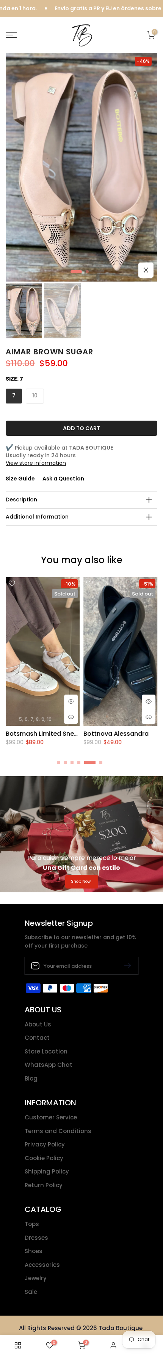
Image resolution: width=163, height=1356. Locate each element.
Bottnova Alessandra (116, 733)
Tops (32, 1224)
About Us (38, 1024)
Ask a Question (63, 478)
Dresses (36, 1238)
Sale (31, 1292)
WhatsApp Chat (48, 1065)
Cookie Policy (44, 1158)
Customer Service (51, 1117)
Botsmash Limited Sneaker (47, 733)
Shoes (33, 1251)
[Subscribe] (124, 965)
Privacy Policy (45, 1144)
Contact (37, 1038)
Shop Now (81, 881)
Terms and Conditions (58, 1131)
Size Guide (20, 478)
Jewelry (36, 1278)
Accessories (42, 1265)
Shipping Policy (47, 1171)
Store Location (46, 1051)
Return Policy (44, 1185)
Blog (31, 1078)
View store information (36, 462)
